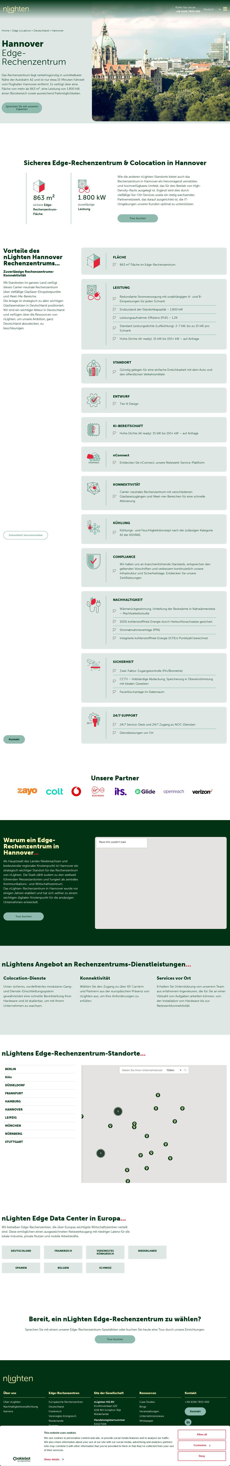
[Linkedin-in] (188, 1422)
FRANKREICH (63, 1250)
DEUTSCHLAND (21, 1250)
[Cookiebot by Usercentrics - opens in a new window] (22, 1459)
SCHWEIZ (105, 1267)
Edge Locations (21, 30)
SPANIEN (21, 1267)
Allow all (202, 1434)
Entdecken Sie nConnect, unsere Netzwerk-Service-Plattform (162, 462)
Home (5, 30)
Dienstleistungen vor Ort (136, 733)
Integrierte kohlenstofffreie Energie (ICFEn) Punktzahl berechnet (164, 638)
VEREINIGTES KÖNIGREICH (105, 1252)
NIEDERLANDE (147, 1250)
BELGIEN (63, 1267)
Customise (200, 1445)
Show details (51, 1459)
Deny (202, 1456)
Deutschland (41, 30)
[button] (213, 9)
